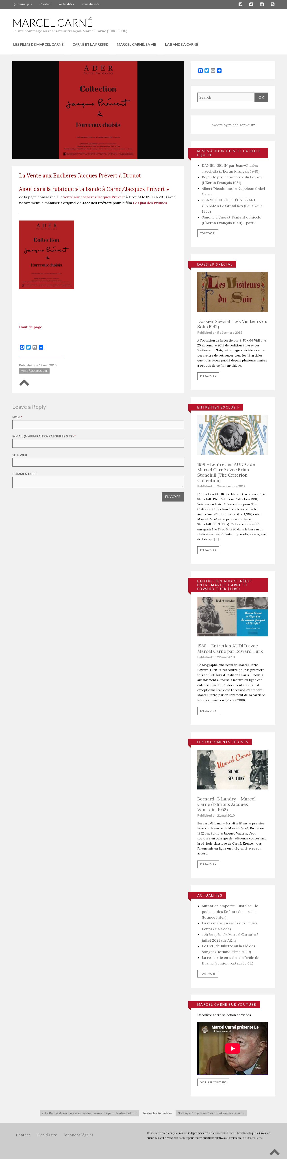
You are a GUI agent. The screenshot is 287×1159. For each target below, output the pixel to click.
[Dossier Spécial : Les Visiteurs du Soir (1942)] (232, 291)
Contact (45, 4)
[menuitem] (38, 44)
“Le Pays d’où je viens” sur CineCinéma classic (209, 1113)
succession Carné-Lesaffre (231, 1133)
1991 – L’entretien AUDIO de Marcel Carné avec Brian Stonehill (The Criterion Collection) (226, 472)
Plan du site (91, 4)
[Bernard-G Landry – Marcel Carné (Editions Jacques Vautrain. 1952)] (232, 769)
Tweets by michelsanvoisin (232, 125)
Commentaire (24, 474)
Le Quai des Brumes (150, 203)
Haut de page (30, 327)
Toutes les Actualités (157, 1113)
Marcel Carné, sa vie (136, 44)
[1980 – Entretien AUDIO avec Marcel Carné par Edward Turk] (232, 616)
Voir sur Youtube (213, 1082)
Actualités (66, 4)
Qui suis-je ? (22, 4)
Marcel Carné (52, 22)
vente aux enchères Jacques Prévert (94, 197)
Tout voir (207, 233)
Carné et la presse (90, 44)
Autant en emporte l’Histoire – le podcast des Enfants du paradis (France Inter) (230, 911)
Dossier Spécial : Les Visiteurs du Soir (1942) (232, 323)
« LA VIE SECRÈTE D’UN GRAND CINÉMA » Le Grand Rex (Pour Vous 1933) (232, 206)
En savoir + (208, 376)
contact (183, 1138)
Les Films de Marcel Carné (38, 44)
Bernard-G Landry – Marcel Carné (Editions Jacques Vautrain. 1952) (226, 804)
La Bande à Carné (181, 44)
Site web (19, 455)
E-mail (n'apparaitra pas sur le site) (44, 436)
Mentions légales (78, 1135)
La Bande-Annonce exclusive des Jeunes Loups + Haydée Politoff (91, 1113)
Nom (17, 417)
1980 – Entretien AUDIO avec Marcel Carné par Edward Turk (230, 648)
